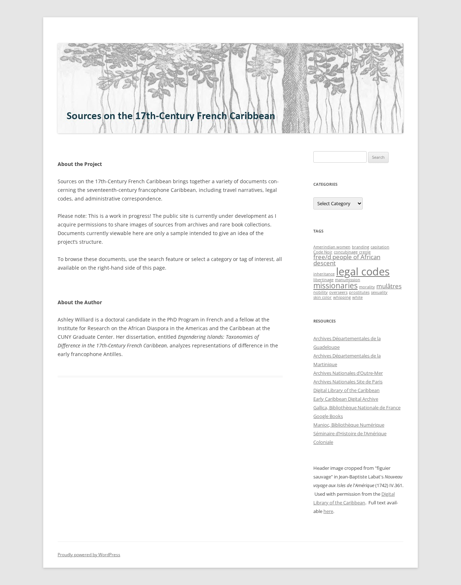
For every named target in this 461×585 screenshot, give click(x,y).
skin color (322, 297)
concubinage (346, 252)
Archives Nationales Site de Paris (347, 381)
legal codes (363, 271)
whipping (342, 297)
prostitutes (359, 292)
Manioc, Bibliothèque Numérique (348, 425)
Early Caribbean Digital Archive (345, 399)
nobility (320, 292)
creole (365, 252)
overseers (338, 292)
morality (367, 286)
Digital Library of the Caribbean (346, 390)
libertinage (323, 279)
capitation (380, 246)
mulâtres (389, 286)
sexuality (379, 292)
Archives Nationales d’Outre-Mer (348, 373)
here (328, 511)
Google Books (328, 416)
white (357, 297)
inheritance (324, 273)
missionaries (335, 285)
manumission (347, 279)
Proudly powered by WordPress (89, 555)
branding (360, 246)
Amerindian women (331, 246)
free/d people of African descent (346, 260)
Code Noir (322, 252)
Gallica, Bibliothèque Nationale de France (356, 407)
